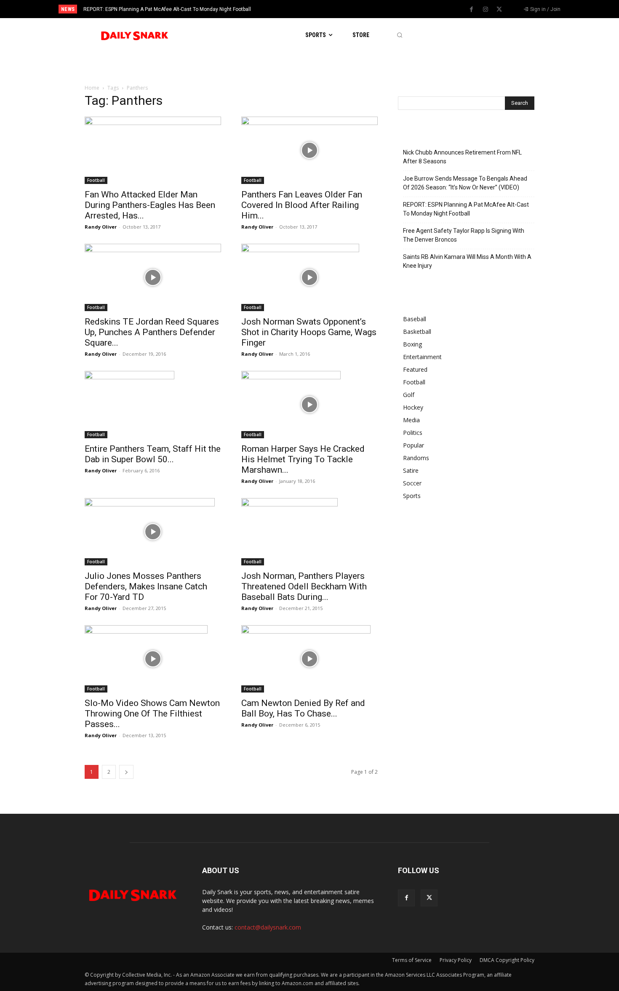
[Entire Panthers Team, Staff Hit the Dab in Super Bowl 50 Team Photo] (153, 404)
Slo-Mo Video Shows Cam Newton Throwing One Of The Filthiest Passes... (152, 713)
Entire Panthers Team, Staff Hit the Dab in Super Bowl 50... (153, 454)
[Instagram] (485, 10)
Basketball (417, 332)
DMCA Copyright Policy (507, 960)
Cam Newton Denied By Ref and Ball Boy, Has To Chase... (303, 708)
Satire (411, 470)
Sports (412, 496)
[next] (337, 9)
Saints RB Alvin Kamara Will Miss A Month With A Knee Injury (467, 261)
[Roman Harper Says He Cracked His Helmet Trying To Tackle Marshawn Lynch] (309, 404)
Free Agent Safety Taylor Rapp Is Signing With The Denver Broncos (463, 235)
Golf (408, 395)
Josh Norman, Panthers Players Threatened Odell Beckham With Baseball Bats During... (304, 586)
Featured (415, 369)
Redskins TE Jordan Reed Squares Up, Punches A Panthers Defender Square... (152, 332)
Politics (412, 433)
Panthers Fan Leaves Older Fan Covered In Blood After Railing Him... (301, 205)
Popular (413, 445)
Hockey (413, 407)
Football (96, 180)
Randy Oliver (101, 227)
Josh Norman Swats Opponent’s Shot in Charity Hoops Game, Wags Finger (308, 332)
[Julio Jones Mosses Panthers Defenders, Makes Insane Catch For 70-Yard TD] (153, 531)
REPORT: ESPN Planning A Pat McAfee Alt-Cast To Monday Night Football (167, 9)
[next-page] (126, 772)
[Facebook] (472, 10)
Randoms (416, 458)
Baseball (414, 319)
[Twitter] (499, 10)
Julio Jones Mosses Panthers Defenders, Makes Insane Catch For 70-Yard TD (146, 586)
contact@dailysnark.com (268, 927)
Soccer (412, 483)
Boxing (412, 344)
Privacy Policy (456, 960)
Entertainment (422, 357)
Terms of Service (412, 960)
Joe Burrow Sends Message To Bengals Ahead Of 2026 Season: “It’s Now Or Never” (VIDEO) (465, 183)
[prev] (324, 9)
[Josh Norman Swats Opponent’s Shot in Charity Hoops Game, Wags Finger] (309, 277)
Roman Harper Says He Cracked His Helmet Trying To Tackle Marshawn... (303, 459)
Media (411, 420)
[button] (399, 35)
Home (92, 87)
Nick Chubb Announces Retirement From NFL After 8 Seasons (462, 157)
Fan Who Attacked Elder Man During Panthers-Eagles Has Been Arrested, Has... (150, 205)
